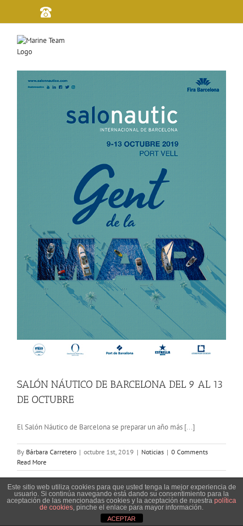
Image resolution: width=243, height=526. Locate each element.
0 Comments (189, 452)
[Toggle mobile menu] (226, 44)
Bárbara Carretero (51, 452)
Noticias (152, 452)
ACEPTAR (121, 518)
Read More (31, 462)
